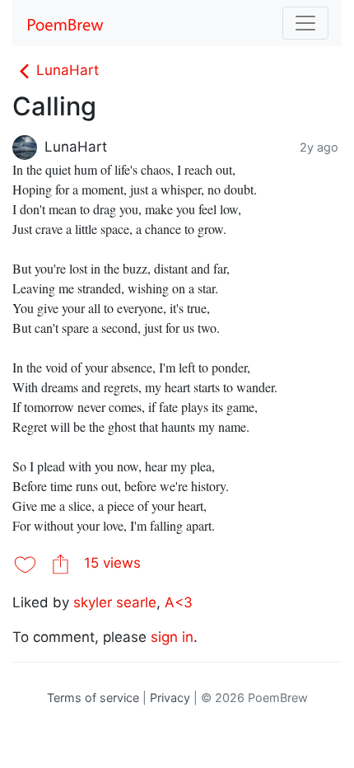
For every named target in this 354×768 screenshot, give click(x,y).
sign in (172, 637)
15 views (112, 563)
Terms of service (93, 698)
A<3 (179, 602)
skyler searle (114, 602)
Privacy (170, 698)
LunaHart (67, 70)
